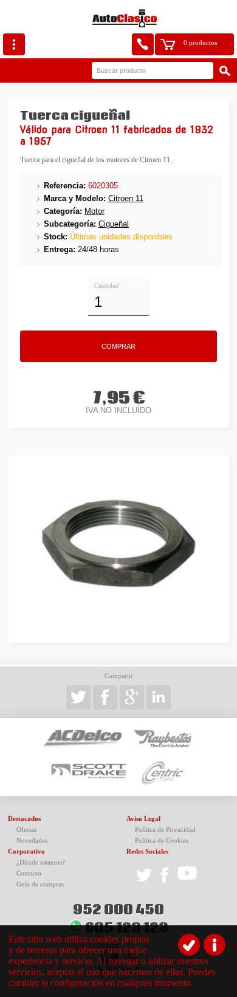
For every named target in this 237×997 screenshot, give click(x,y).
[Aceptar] (189, 945)
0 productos (200, 42)
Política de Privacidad (165, 829)
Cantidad (106, 286)
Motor (94, 211)
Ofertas (26, 829)
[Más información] (214, 945)
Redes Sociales (147, 851)
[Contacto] (143, 44)
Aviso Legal (143, 818)
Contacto (28, 873)
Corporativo (26, 851)
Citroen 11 (125, 198)
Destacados (24, 818)
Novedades (31, 840)
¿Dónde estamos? (40, 862)
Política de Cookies (161, 840)
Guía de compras (40, 884)
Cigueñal (113, 223)
